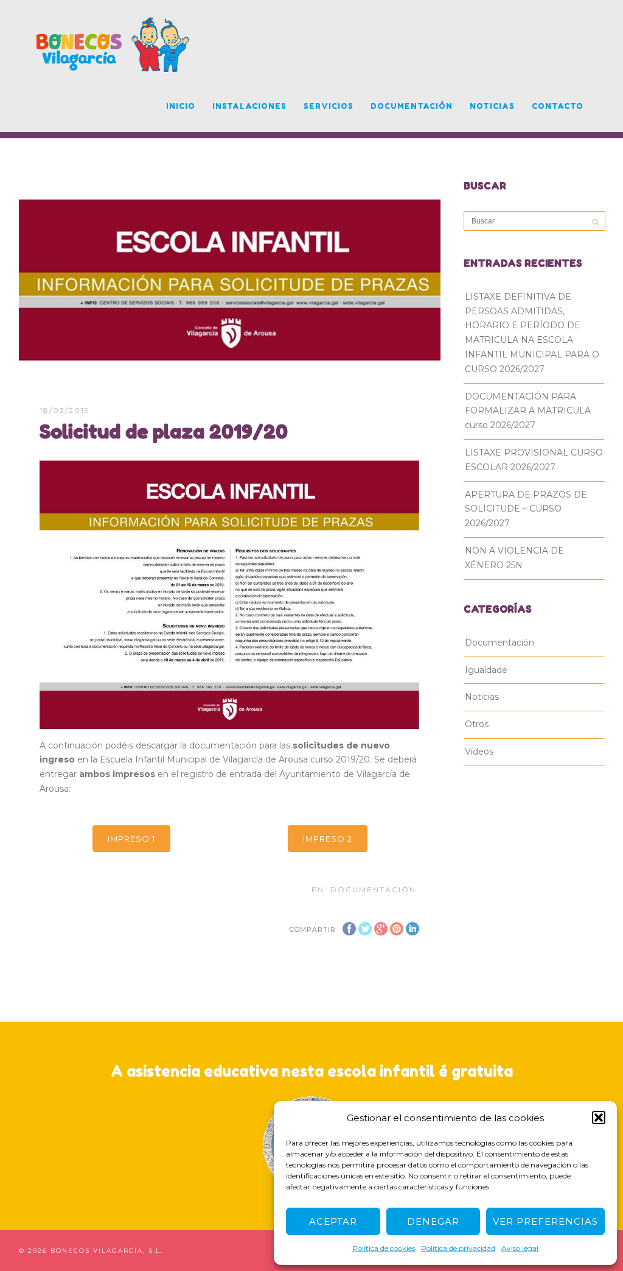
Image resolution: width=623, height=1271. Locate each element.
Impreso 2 (327, 838)
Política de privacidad (458, 1248)
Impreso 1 (131, 838)
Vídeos (479, 751)
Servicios (328, 106)
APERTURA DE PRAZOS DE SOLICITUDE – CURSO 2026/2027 (526, 509)
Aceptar (333, 1221)
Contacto (557, 106)
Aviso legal (519, 1248)
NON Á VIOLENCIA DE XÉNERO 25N (514, 558)
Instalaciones (249, 106)
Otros (477, 724)
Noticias (492, 106)
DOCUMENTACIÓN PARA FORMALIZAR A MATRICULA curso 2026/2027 (528, 411)
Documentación (412, 106)
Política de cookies (383, 1248)
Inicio (180, 106)
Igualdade (486, 669)
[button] (599, 1117)
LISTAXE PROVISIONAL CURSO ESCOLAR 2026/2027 (534, 460)
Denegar (433, 1221)
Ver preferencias (545, 1221)
